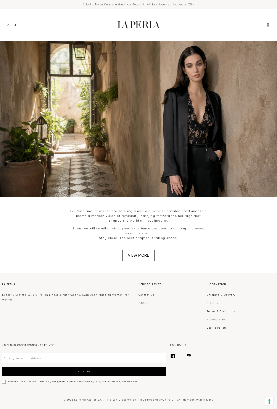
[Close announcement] (269, 4)
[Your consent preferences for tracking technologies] (269, 401)
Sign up (84, 371)
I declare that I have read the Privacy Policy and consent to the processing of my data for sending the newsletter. (73, 381)
